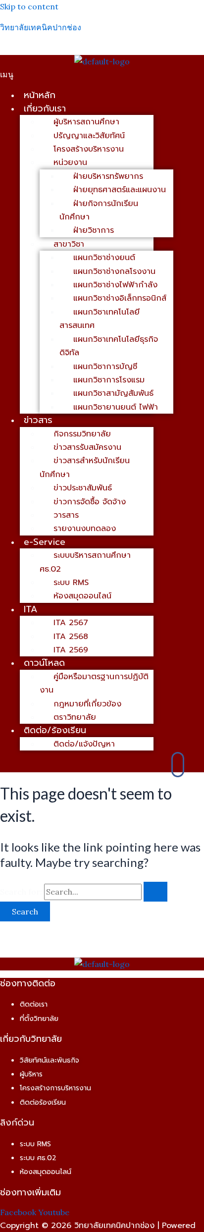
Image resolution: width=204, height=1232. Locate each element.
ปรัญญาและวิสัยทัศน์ (89, 136)
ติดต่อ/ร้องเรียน (55, 730)
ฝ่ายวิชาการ (93, 230)
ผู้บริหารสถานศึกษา (86, 122)
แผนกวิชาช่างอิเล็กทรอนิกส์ (119, 298)
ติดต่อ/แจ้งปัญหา (84, 744)
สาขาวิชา (68, 244)
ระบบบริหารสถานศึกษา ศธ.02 (85, 562)
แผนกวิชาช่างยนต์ (104, 258)
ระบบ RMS (71, 583)
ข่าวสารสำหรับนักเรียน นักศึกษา (85, 467)
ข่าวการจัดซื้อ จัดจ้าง (89, 502)
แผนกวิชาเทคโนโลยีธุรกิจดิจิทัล (108, 346)
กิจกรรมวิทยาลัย (82, 434)
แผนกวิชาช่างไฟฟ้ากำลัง (115, 285)
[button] (102, 74)
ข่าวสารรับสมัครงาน (87, 447)
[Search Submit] (155, 892)
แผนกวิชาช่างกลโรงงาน (114, 271)
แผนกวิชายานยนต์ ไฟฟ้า (115, 407)
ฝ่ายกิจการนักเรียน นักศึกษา (98, 210)
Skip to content (29, 6)
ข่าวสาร (38, 420)
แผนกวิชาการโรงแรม (109, 380)
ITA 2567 (70, 623)
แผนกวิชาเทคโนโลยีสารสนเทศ (99, 318)
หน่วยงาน (70, 162)
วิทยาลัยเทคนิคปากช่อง (40, 27)
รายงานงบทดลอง (84, 529)
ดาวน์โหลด (44, 663)
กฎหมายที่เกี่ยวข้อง (87, 704)
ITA (30, 609)
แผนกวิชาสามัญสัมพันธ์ (113, 393)
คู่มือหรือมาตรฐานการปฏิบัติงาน (94, 683)
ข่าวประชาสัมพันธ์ (82, 488)
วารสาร (66, 515)
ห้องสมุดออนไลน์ (82, 596)
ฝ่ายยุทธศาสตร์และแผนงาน (119, 190)
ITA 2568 (70, 637)
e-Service (44, 542)
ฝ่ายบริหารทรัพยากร (108, 176)
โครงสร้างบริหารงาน (88, 149)
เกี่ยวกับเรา (45, 108)
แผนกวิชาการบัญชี (105, 367)
